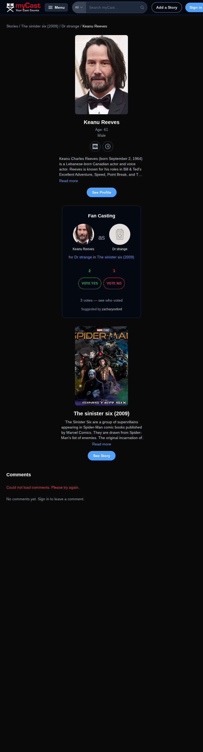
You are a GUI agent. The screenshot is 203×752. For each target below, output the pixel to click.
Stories (12, 26)
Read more (68, 181)
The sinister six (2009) (39, 26)
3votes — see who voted (101, 300)
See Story (101, 456)
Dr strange (70, 26)
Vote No (114, 283)
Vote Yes (90, 283)
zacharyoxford (112, 309)
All (77, 7)
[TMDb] (108, 146)
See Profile (101, 192)
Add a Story (166, 7)
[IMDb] (95, 146)
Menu (60, 7)
